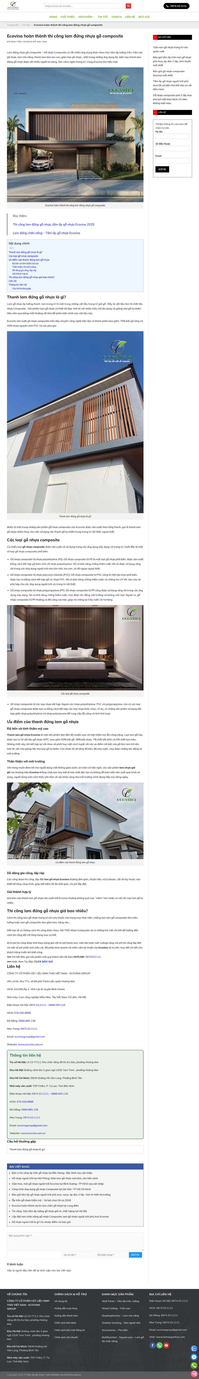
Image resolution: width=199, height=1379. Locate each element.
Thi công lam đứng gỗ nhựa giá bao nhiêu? (32, 277)
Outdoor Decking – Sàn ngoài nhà (121, 1322)
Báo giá (144, 16)
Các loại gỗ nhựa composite (23, 256)
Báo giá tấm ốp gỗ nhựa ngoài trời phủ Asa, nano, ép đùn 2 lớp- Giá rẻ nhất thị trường (61, 1194)
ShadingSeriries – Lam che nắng (120, 1315)
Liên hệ (130, 16)
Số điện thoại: (162, 143)
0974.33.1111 (37, 1004)
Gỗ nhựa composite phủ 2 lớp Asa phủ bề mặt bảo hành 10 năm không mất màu (172, 99)
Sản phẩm (85, 16)
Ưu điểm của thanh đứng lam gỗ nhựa (29, 259)
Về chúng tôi (60, 1301)
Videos (117, 16)
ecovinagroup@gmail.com (30, 1036)
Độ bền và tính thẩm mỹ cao (25, 263)
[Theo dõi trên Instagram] (178, 16)
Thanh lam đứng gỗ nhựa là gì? (25, 252)
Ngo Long (42, 42)
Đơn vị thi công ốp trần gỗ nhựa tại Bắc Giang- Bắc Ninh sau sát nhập (52, 1172)
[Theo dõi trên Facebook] (173, 16)
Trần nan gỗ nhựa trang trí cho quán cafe (170, 49)
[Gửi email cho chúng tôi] (186, 16)
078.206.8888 (22, 1012)
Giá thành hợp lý (20, 273)
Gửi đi (135, 1254)
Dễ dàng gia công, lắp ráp (24, 270)
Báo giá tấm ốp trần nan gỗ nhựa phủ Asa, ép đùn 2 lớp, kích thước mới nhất (172, 61)
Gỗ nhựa (48, 52)
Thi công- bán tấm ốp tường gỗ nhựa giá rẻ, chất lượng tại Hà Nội (49, 1211)
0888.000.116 (57, 1004)
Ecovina (97, 61)
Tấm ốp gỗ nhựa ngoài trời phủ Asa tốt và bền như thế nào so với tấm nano (172, 85)
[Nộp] (128, 6)
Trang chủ (13, 24)
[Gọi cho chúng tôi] (159, 1345)
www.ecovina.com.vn (30, 1044)
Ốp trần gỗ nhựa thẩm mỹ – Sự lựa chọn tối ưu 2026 (41, 1200)
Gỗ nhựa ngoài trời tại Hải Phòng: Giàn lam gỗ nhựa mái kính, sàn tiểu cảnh (55, 1178)
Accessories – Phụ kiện (115, 1330)
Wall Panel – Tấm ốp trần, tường (120, 1301)
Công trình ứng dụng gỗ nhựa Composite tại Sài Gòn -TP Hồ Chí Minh (51, 1189)
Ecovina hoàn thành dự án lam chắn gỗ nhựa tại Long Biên (45, 1205)
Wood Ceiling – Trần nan (116, 1308)
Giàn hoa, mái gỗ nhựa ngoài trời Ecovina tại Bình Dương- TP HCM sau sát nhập (58, 1183)
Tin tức (103, 16)
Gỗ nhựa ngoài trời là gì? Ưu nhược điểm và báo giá (41, 1221)
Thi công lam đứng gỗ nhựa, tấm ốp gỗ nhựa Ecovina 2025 (53, 224)
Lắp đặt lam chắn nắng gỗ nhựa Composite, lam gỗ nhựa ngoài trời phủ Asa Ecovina (60, 1216)
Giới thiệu (68, 16)
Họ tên (159, 131)
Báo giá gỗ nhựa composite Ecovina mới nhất (169, 73)
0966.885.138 (27, 1020)
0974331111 (93, 956)
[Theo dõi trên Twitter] (182, 16)
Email (158, 155)
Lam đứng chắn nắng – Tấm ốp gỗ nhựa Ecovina (46, 233)
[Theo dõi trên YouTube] (190, 16)
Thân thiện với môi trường (24, 267)
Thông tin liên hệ (18, 284)
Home (53, 16)
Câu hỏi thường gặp (21, 288)
